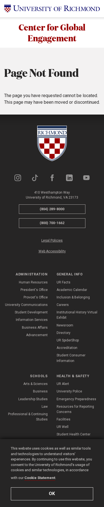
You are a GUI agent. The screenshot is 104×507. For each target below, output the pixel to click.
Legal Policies (52, 240)
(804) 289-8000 (52, 209)
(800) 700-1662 (52, 223)
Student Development (31, 312)
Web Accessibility (52, 251)
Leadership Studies (33, 399)
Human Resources (33, 282)
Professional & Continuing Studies (28, 416)
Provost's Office (36, 297)
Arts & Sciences (35, 384)
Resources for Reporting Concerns (75, 409)
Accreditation (67, 348)
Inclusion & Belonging (73, 297)
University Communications (26, 305)
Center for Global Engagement (52, 32)
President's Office (34, 290)
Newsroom (65, 325)
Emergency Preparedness (76, 399)
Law (45, 407)
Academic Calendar (72, 290)
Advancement (37, 335)
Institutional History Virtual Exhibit (77, 315)
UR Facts (63, 282)
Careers (63, 305)
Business (40, 391)
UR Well (63, 427)
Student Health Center (73, 434)
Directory (63, 333)
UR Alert (63, 384)
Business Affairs (35, 327)
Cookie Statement (39, 478)
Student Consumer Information (71, 357)
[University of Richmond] (52, 8)
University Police (69, 391)
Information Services (32, 320)
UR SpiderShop (68, 340)
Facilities (63, 419)
